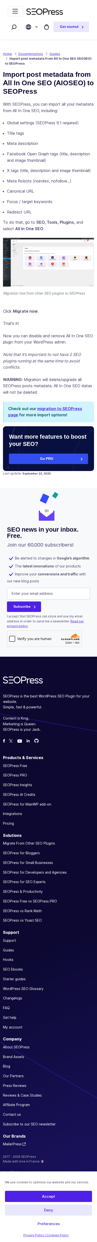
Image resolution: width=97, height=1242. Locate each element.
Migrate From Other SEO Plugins (29, 843)
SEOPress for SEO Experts (24, 882)
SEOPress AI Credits (19, 794)
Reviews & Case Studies (22, 1095)
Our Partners (13, 1076)
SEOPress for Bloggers (21, 853)
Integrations (12, 814)
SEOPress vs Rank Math (22, 911)
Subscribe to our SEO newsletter (29, 1124)
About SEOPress (16, 1047)
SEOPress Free (15, 766)
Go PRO (46, 459)
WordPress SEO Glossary (23, 988)
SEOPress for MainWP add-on (27, 804)
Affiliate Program (16, 1105)
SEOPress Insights (17, 785)
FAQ (6, 1008)
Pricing (8, 823)
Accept (48, 1196)
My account (12, 1027)
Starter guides (14, 979)
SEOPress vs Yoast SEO (22, 920)
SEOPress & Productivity (23, 892)
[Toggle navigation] (15, 11)
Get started (69, 27)
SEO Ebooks (13, 969)
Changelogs (12, 998)
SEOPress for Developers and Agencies (35, 872)
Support (9, 940)
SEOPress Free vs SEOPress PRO (30, 901)
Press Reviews (14, 1085)
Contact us (12, 1114)
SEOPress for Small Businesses (28, 862)
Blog (6, 1066)
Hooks (8, 960)
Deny (48, 1210)
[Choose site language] (28, 27)
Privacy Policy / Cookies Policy (46, 1235)
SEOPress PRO (15, 775)
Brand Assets (13, 1057)
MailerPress (12, 1144)
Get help (9, 1017)
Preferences (49, 1223)
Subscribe (22, 606)
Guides (8, 950)
